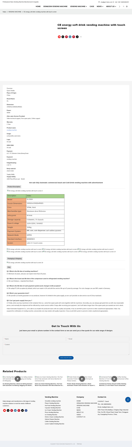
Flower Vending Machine (52, 403)
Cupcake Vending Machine (53, 407)
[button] (119, 6)
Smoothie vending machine (53, 401)
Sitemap (79, 444)
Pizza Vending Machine (52, 412)
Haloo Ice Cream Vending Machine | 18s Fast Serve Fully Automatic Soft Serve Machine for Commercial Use (48, 384)
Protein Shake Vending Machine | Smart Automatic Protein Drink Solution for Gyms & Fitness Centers (80, 384)
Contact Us (102, 397)
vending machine (12, 130)
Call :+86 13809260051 (121, 2)
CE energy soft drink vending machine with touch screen (39, 12)
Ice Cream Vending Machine (53, 410)
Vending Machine (51, 397)
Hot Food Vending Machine (53, 405)
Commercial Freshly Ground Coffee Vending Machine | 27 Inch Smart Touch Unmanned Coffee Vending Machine (112, 384)
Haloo (4, 12)
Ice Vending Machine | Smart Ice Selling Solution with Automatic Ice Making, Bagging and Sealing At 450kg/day (17, 384)
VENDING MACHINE (14, 12)
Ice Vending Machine (51, 414)
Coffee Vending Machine (52, 421)
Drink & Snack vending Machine (54, 417)
